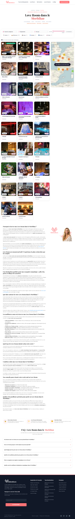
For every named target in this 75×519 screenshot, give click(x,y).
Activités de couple (34, 487)
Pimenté (7, 35)
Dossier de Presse (62, 489)
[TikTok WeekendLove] (67, 516)
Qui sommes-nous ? (62, 482)
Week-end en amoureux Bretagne (49, 483)
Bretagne (37, 10)
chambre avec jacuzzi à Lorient (36, 310)
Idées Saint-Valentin (34, 484)
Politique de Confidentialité (45, 515)
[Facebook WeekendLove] (64, 516)
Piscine (42, 35)
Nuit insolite (39, 23)
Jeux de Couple (33, 493)
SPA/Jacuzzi (16, 35)
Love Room (32, 2)
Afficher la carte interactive (63, 64)
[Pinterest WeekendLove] (69, 516)
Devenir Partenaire (64, 2)
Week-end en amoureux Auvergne (49, 493)
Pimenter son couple (34, 489)
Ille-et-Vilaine (48, 21)
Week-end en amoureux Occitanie (49, 500)
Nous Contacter (62, 491)
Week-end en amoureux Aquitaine (49, 497)
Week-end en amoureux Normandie (49, 487)
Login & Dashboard (62, 487)
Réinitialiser (69, 31)
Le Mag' (54, 2)
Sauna (25, 35)
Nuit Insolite (39, 2)
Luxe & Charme (47, 2)
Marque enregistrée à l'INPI (10, 516)
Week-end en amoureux (31, 23)
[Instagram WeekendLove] (61, 516)
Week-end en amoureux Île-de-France (50, 490)
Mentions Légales (35, 515)
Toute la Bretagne (27, 21)
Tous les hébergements (23, 2)
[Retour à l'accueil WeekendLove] (16, 481)
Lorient (33, 21)
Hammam (33, 35)
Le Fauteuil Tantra (33, 491)
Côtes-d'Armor (38, 21)
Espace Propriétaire (62, 484)
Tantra (50, 35)
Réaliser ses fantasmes (34, 482)
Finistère (43, 21)
